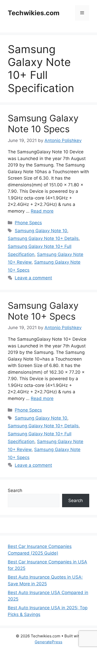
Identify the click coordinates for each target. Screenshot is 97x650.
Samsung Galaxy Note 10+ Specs (43, 311)
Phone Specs (28, 222)
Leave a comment (33, 277)
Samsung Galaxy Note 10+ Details (43, 238)
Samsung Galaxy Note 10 (41, 230)
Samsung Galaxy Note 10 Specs (43, 123)
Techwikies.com (33, 13)
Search (15, 490)
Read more (42, 211)
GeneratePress (48, 641)
